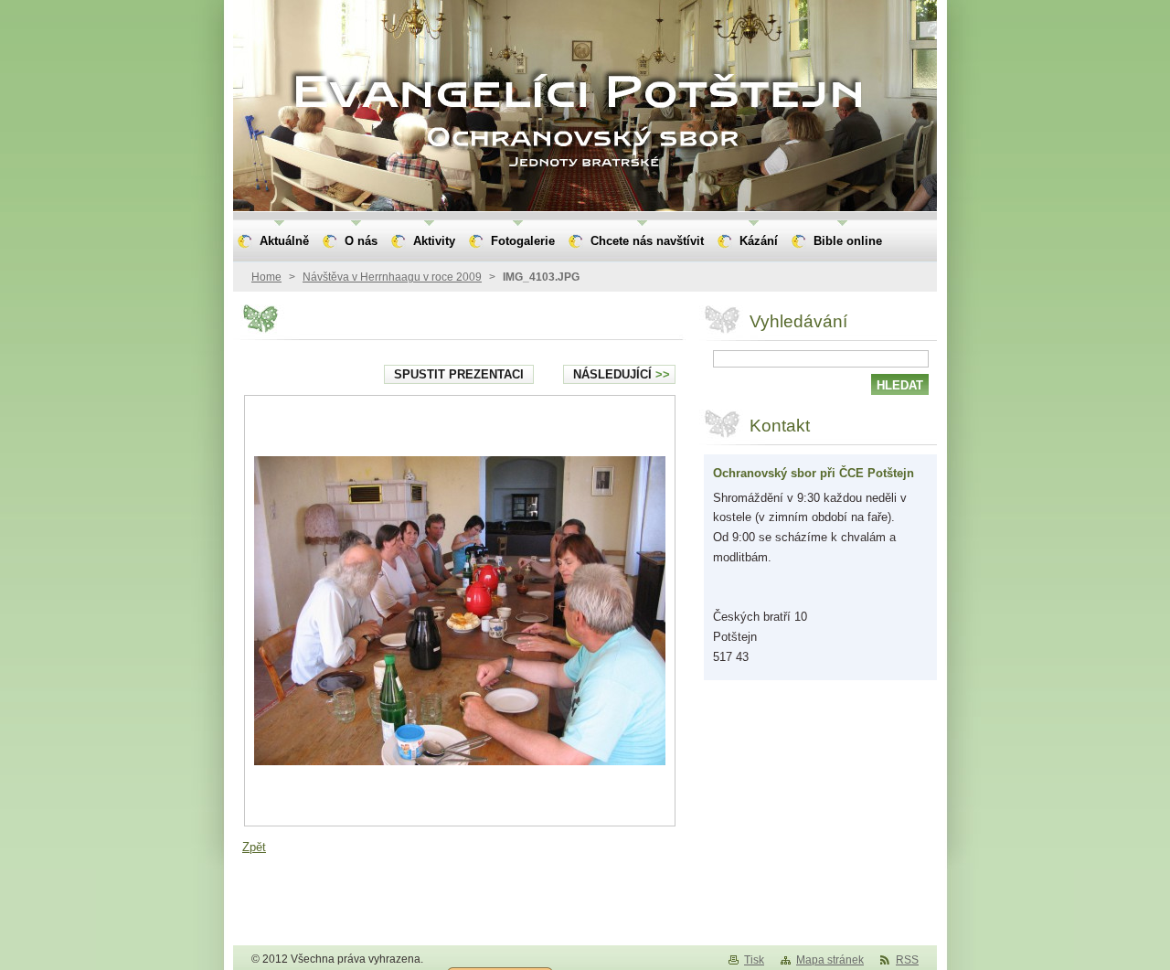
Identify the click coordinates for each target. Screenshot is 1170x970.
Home (266, 277)
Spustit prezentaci (459, 374)
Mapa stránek (830, 959)
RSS (907, 959)
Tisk (754, 959)
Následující (621, 374)
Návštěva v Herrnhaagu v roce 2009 (392, 277)
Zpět (254, 847)
